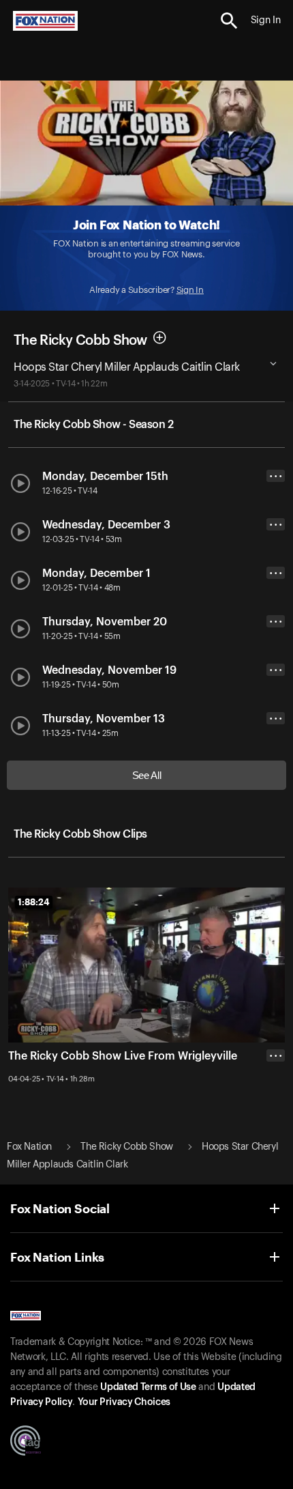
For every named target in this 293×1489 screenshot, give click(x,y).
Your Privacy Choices (124, 1402)
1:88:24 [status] (34, 901)
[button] (229, 21)
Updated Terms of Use (148, 1387)
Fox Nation (29, 1147)
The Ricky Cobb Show (80, 340)
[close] (275, 1110)
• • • (276, 476)
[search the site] (229, 21)
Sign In (190, 289)
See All (146, 775)
